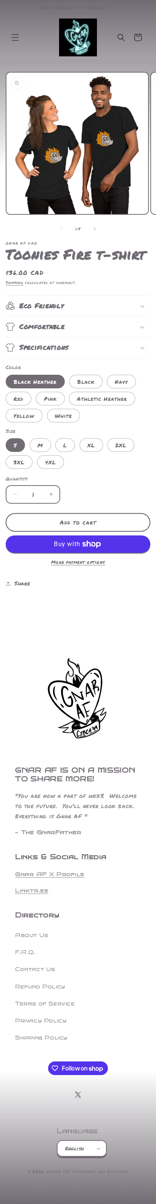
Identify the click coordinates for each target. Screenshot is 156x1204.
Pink (50, 398)
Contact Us (35, 969)
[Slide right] (94, 228)
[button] (15, 37)
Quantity (16, 478)
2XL (120, 445)
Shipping (14, 282)
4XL (50, 462)
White (63, 415)
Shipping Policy (41, 1038)
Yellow (24, 415)
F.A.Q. (25, 952)
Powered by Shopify (101, 1171)
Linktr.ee (31, 890)
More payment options (78, 562)
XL (91, 445)
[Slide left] (61, 228)
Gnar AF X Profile (49, 874)
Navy (121, 381)
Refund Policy (40, 987)
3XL (19, 462)
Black (86, 381)
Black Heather (35, 381)
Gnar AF (59, 1171)
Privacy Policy (40, 1021)
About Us (31, 935)
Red (18, 398)
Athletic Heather (102, 398)
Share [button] (22, 583)
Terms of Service (45, 1004)
